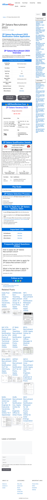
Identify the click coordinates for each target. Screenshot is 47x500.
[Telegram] (16, 281)
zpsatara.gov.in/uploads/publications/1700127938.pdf (16, 219)
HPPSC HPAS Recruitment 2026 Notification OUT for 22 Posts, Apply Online (17, 367)
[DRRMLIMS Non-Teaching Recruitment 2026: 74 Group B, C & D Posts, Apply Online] (17, 314)
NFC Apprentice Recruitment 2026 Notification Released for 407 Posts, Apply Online (28, 302)
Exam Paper (25, 2)
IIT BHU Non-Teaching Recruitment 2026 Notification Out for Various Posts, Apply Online (17, 337)
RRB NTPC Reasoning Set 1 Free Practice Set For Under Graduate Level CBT (40, 86)
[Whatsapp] (18, 281)
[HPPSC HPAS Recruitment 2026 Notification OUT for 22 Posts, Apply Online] (17, 381)
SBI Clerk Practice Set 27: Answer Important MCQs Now (40, 110)
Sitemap (34, 489)
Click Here (20, 233)
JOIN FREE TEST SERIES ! (24, 97)
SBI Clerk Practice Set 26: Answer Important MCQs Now (40, 115)
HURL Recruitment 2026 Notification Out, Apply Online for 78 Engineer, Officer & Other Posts (17, 406)
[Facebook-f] (13, 281)
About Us (4, 483)
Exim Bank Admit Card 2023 (8, 286)
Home (4, 17)
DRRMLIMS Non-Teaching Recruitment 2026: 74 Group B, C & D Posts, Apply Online (17, 301)
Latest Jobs (17, 2)
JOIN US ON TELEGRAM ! (9, 97)
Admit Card (22, 6)
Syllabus (39, 2)
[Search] (44, 14)
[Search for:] (39, 14)
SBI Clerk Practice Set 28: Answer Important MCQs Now (40, 105)
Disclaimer (34, 487)
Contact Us (4, 485)
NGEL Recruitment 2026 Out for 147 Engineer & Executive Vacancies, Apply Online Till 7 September (6, 406)
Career (3, 487)
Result (18, 487)
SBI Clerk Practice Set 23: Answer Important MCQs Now (40, 130)
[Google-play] (21, 281)
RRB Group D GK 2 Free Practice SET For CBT (40, 92)
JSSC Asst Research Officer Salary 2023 (11, 285)
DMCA (33, 485)
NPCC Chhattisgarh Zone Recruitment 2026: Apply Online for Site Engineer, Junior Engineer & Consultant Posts (28, 370)
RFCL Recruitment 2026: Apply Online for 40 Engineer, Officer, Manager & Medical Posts (28, 336)
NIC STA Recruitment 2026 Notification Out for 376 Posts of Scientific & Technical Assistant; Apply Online (6, 337)
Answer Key (32, 2)
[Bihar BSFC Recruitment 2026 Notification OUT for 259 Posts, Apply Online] (6, 381)
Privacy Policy (35, 483)
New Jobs (19, 483)
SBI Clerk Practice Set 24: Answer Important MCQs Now (40, 125)
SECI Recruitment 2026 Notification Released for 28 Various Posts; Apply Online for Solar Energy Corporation (28, 409)
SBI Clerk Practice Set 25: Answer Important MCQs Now (40, 120)
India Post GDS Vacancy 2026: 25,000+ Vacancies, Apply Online (6, 300)
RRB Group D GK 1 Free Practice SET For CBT (40, 96)
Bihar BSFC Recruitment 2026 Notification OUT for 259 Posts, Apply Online (6, 366)
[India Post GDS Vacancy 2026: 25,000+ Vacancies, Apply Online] (6, 312)
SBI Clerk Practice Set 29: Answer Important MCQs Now (40, 100)
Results (16, 6)
